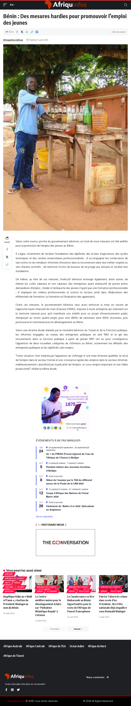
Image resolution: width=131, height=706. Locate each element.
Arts (7, 583)
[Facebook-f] (6, 689)
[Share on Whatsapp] (27, 31)
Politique (84, 591)
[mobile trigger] (6, 5)
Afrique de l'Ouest (15, 578)
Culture (9, 587)
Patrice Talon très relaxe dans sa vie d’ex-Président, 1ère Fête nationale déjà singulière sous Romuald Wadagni (113, 604)
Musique (9, 591)
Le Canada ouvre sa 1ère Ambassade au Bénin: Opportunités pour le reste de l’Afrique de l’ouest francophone (80, 604)
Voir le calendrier (44, 516)
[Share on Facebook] (17, 31)
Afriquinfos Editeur (13, 39)
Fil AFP (21, 587)
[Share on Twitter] (22, 31)
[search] (125, 4)
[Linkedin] (12, 689)
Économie (52, 591)
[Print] (37, 31)
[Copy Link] (32, 31)
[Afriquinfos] (65, 5)
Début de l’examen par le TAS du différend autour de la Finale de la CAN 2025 (69, 481)
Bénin (17, 583)
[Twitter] (18, 689)
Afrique (9, 574)
